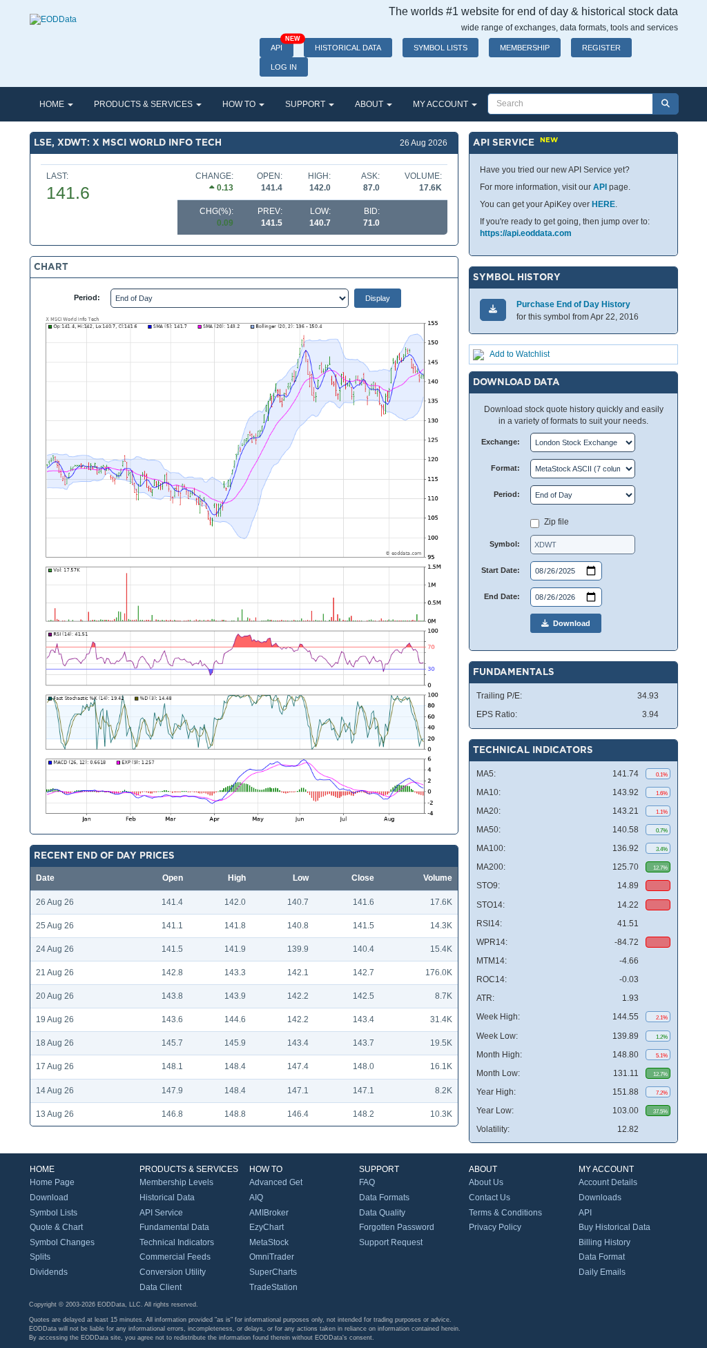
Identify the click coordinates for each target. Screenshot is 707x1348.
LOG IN (284, 67)
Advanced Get (275, 1182)
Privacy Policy (495, 1227)
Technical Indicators (176, 1242)
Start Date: (500, 570)
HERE (603, 204)
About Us (486, 1182)
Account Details (608, 1182)
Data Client (160, 1287)
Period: (87, 297)
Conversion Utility (172, 1272)
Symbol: (505, 544)
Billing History (604, 1242)
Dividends (49, 1272)
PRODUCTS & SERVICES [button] (144, 104)
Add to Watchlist (520, 354)
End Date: (502, 596)
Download (569, 623)
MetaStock (269, 1242)
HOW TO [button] (240, 104)
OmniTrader (271, 1257)
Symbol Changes (62, 1242)
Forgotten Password (396, 1227)
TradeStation (273, 1287)
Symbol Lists (53, 1213)
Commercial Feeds (175, 1257)
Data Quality (382, 1213)
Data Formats (384, 1197)
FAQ (367, 1182)
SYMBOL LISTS (440, 47)
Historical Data (167, 1197)
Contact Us (489, 1197)
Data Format (602, 1257)
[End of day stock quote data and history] (53, 12)
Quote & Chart (56, 1227)
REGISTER (601, 47)
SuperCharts (273, 1272)
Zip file (556, 522)
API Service (161, 1213)
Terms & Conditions (505, 1213)
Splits (40, 1257)
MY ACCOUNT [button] (441, 104)
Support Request (391, 1242)
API (282, 45)
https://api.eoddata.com (526, 233)
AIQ (256, 1197)
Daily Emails (602, 1272)
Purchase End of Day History (573, 304)
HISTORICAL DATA (348, 47)
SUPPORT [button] (306, 104)
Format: (505, 468)
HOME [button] (52, 104)
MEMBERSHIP (525, 47)
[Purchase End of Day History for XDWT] (493, 309)
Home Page (52, 1182)
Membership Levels (176, 1182)
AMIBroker (269, 1213)
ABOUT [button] (370, 104)
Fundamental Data (174, 1227)
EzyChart (266, 1227)
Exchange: (500, 442)
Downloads (600, 1197)
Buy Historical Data (614, 1227)
